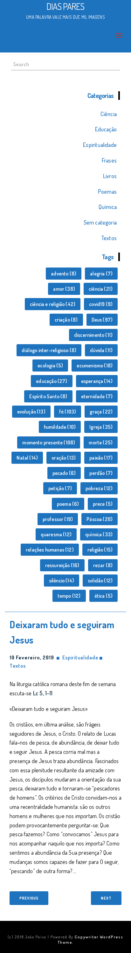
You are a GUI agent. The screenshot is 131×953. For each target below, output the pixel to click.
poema (68, 504)
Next (106, 898)
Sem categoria (100, 222)
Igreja (101, 427)
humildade (60, 427)
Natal (27, 458)
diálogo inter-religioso (49, 350)
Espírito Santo (48, 396)
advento (63, 273)
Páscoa (99, 519)
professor (58, 519)
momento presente (48, 442)
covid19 (101, 304)
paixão (101, 458)
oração (64, 458)
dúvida (101, 350)
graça (101, 411)
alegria (101, 273)
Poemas (107, 191)
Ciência (108, 113)
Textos (109, 237)
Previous (28, 898)
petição (60, 488)
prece (103, 504)
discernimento (93, 335)
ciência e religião (52, 304)
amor (64, 289)
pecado (64, 473)
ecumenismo (95, 365)
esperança (97, 381)
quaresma (56, 534)
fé (67, 411)
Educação (106, 129)
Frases (109, 160)
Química (108, 206)
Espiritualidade (100, 144)
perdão (101, 473)
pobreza (99, 488)
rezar (103, 565)
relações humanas (50, 549)
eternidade (97, 396)
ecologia (50, 365)
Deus (102, 320)
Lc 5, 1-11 (43, 693)
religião (100, 549)
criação (66, 320)
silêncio (61, 580)
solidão (100, 580)
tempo (69, 596)
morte (101, 442)
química (99, 534)
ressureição (62, 565)
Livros (110, 175)
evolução (31, 411)
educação (51, 381)
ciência (101, 289)
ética (103, 596)
